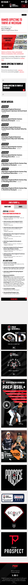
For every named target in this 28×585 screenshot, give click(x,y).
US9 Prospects (9, 284)
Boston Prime (10, 286)
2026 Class (6, 268)
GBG (22, 284)
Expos (21, 283)
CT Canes (5, 283)
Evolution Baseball (17, 286)
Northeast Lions (13, 282)
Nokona (5, 286)
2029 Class (21, 268)
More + (24, 6)
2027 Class (11, 268)
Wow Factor (10, 283)
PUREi (15, 583)
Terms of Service (15, 571)
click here (20, 70)
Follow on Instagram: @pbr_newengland (12, 54)
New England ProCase (16, 281)
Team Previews (7, 272)
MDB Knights (16, 283)
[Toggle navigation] (2, 6)
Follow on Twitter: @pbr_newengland (11, 52)
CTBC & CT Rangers (16, 284)
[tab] (7, 206)
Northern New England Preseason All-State (14, 279)
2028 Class (16, 268)
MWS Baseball (20, 282)
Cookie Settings (15, 572)
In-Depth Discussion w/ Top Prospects (11, 289)
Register (6, 219)
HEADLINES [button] (14, 299)
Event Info (11, 219)
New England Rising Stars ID (12, 279)
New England (5, 2)
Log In (22, 2)
